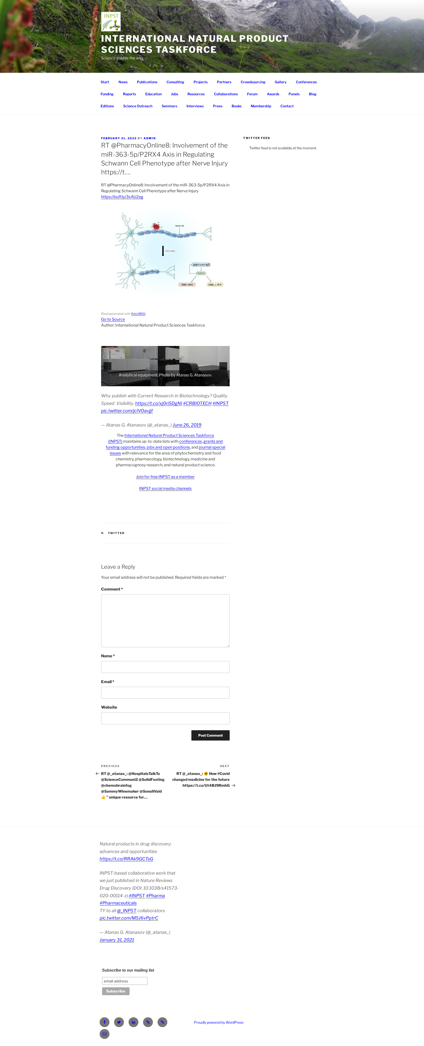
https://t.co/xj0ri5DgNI (158, 403)
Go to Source (113, 319)
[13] (168, 382)
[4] (121, 382)
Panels (294, 94)
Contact (287, 106)
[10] (152, 382)
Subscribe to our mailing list (128, 970)
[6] (132, 382)
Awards (273, 94)
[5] (127, 382)
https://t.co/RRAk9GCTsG (126, 858)
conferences (190, 441)
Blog (313, 94)
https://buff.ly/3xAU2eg (122, 196)
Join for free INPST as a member (165, 476)
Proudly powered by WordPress (218, 1022)
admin (150, 138)
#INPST (220, 403)
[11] (157, 382)
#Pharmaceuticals (118, 903)
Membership (261, 106)
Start (105, 82)
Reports (129, 94)
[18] (194, 382)
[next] (223, 366)
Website (109, 707)
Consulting (175, 82)
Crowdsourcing (253, 82)
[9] (147, 382)
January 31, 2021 (117, 939)
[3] (116, 382)
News (123, 82)
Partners (224, 82)
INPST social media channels (165, 488)
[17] (188, 382)
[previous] (107, 366)
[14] (173, 382)
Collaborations (226, 94)
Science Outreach (137, 106)
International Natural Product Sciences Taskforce (195, 44)
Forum (252, 94)
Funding (107, 94)
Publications (147, 82)
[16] (183, 382)
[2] (111, 382)
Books (236, 106)
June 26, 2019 (187, 424)
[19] (199, 382)
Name (108, 656)
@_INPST (126, 910)
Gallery (281, 82)
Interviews (195, 106)
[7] (137, 382)
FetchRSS (138, 314)
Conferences (306, 82)
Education (153, 94)
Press (217, 106)
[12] (163, 382)
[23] (219, 382)
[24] (224, 382)
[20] (204, 382)
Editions (107, 106)
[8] (142, 382)
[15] (178, 382)
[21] (209, 382)
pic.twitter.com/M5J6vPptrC (129, 918)
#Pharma (155, 895)
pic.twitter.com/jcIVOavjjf (127, 410)
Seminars (169, 106)
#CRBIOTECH (197, 403)
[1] (106, 382)
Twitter (116, 533)
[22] (214, 382)
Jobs (174, 94)
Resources (196, 94)
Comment (112, 589)
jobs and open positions (168, 447)
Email (107, 681)
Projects (201, 82)
